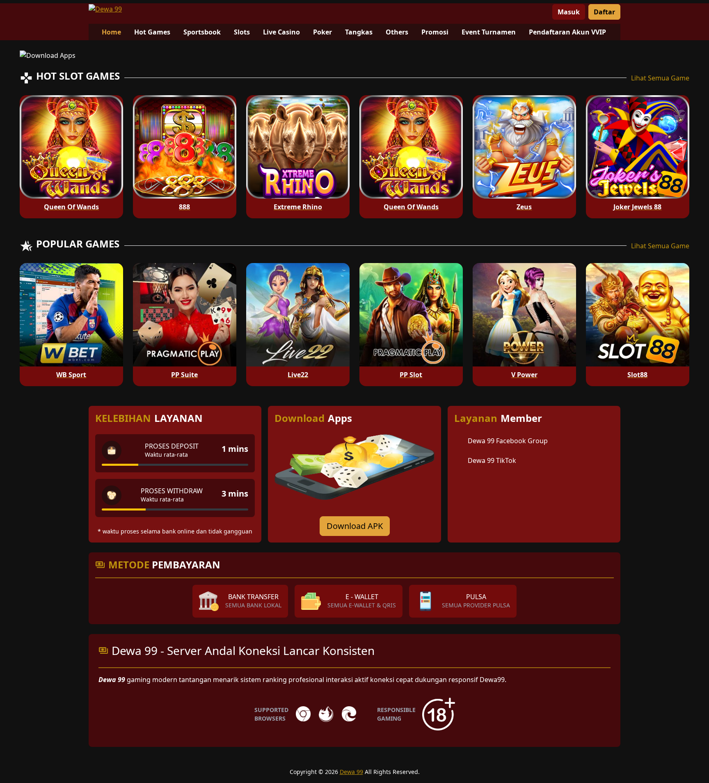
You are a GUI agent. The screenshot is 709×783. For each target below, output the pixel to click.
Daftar (604, 11)
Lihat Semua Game (660, 77)
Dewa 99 (351, 772)
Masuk (569, 11)
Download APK (355, 525)
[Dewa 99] (105, 8)
